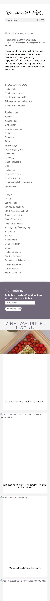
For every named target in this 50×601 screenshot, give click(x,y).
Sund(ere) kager (12, 244)
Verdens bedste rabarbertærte (25, 568)
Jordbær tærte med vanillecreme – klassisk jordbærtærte (25, 486)
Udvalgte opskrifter (13, 264)
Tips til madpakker (13, 256)
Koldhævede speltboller (16, 97)
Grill (7, 166)
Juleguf (8, 195)
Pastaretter (10, 231)
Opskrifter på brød (13, 219)
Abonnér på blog (13, 309)
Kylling (8, 199)
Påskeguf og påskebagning (17, 227)
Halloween (10, 170)
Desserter (9, 137)
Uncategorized (11, 268)
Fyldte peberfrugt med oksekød (19, 101)
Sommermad (11, 240)
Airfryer (8, 117)
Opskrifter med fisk (13, 215)
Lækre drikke (11, 203)
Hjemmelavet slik (13, 174)
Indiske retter (11, 186)
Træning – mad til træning (16, 260)
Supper (8, 248)
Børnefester (10, 125)
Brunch (8, 133)
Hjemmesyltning (12, 178)
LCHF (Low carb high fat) (16, 211)
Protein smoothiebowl (15, 105)
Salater (8, 236)
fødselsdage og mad (14, 149)
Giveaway (9, 158)
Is (6, 190)
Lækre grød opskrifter (14, 207)
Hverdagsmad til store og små (18, 182)
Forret (7, 141)
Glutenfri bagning (13, 162)
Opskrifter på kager (13, 223)
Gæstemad (10, 154)
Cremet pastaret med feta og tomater (25, 401)
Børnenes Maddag (13, 129)
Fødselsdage (11, 145)
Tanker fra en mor (13, 252)
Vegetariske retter (13, 272)
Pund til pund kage (13, 93)
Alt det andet (21, 43)
